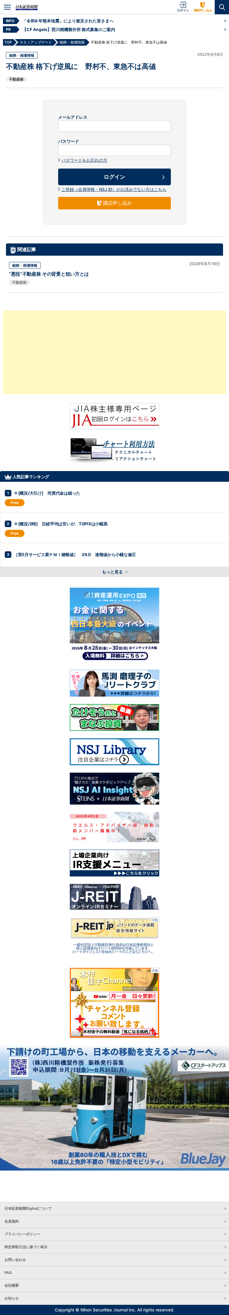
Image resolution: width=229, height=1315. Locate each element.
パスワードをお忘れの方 (84, 160)
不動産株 (16, 79)
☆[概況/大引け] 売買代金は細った (47, 493)
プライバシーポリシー (22, 1234)
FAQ (8, 1272)
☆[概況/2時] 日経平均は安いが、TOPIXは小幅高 (60, 523)
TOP (8, 42)
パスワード (68, 141)
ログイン (183, 10)
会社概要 (11, 1285)
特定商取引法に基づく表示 (25, 1247)
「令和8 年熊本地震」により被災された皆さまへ (68, 20)
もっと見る (113, 571)
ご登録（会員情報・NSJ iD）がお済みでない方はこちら (113, 189)
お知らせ (11, 1298)
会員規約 (11, 1221)
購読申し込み (203, 10)
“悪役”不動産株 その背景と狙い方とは (49, 274)
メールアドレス (72, 117)
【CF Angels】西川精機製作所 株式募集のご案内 (68, 29)
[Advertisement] (114, 352)
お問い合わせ (15, 1259)
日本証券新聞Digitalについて (28, 1208)
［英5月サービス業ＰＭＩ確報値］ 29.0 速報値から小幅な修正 (75, 554)
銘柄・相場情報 (21, 55)
